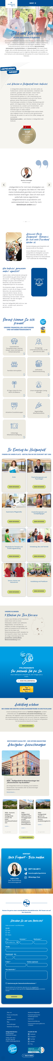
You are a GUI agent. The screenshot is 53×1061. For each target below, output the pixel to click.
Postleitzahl (9, 954)
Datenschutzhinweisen (32, 989)
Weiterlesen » (11, 792)
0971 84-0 (12, 1038)
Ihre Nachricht (11, 969)
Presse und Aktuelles (12, 1015)
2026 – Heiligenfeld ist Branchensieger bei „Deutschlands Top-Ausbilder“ (23, 781)
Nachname (38, 939)
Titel (7, 939)
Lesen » (7, 826)
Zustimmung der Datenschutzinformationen (22, 983)
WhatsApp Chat (34, 877)
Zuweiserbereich (11, 1019)
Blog (8, 1022)
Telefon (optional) (32, 962)
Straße (8, 946)
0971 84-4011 (34, 869)
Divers (9, 935)
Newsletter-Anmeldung (13, 1026)
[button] (33, 3)
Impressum (31, 1019)
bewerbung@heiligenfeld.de (37, 873)
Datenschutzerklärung (34, 1021)
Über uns (9, 1012)
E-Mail (8, 962)
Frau (9, 930)
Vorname (23, 939)
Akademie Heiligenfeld (33, 1012)
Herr (9, 932)
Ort (15, 954)
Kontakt (9, 1017)
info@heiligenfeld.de (14, 1041)
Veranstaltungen (11, 1024)
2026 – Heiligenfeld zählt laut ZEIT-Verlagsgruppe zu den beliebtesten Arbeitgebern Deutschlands (26, 818)
